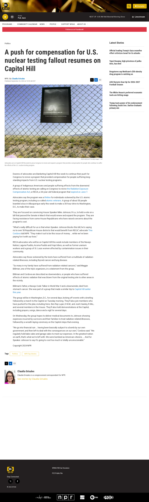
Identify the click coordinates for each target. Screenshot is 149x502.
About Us (81, 24)
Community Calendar (27, 24)
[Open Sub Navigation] (14, 24)
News (42, 24)
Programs (7, 24)
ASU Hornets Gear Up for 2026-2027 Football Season (124, 83)
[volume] (12, 17)
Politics (8, 43)
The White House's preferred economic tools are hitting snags (125, 93)
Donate (140, 6)
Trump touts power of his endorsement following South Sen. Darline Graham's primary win (125, 105)
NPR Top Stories (30, 354)
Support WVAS (68, 24)
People (53, 24)
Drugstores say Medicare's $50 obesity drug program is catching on (125, 72)
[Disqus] (74, 428)
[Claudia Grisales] (10, 377)
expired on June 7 (79, 192)
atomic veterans (53, 200)
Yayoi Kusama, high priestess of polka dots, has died (125, 62)
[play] (5, 17)
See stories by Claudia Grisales (32, 378)
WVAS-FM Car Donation (60, 468)
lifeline (47, 197)
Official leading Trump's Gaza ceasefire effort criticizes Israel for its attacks (125, 51)
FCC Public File (57, 473)
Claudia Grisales (18, 78)
